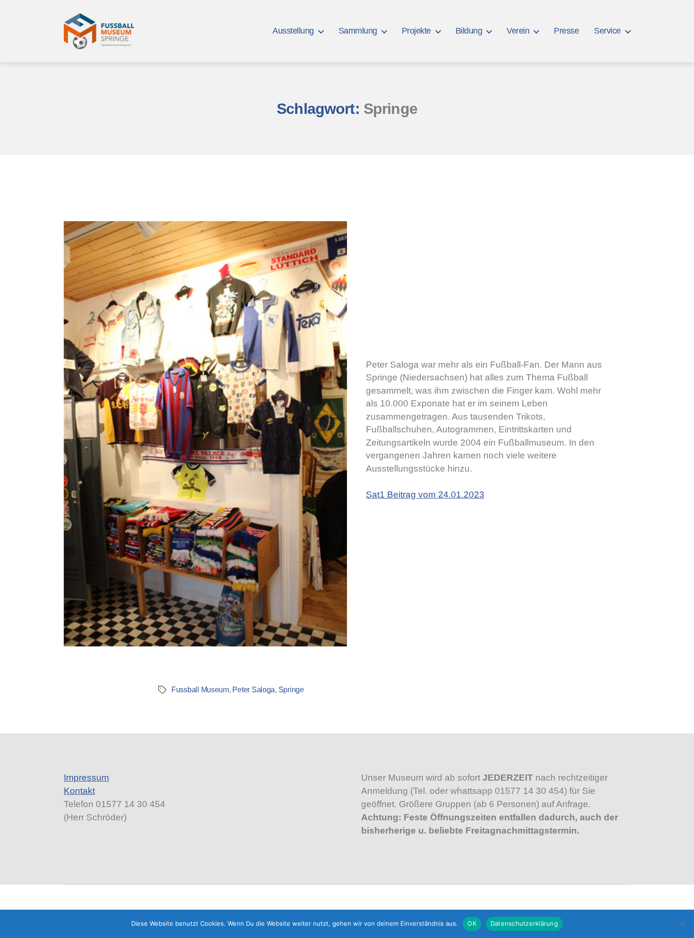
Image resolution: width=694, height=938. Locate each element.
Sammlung (358, 30)
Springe (291, 690)
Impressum (86, 778)
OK (471, 923)
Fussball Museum (200, 690)
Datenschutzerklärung (524, 923)
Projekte (416, 30)
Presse (566, 30)
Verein (518, 30)
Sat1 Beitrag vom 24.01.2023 (425, 494)
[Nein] (682, 924)
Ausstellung (293, 30)
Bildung (469, 30)
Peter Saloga (253, 690)
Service (607, 30)
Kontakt (79, 791)
